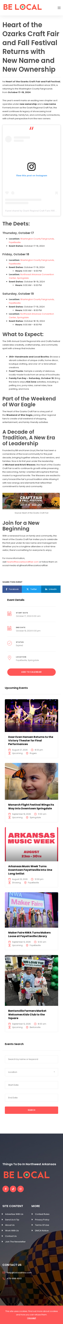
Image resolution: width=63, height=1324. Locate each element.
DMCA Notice (42, 1230)
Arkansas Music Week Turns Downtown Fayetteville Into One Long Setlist (30, 869)
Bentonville (35, 1027)
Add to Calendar (31, 672)
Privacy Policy (42, 1219)
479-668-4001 (14, 1278)
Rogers (33, 753)
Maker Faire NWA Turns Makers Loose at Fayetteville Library (29, 934)
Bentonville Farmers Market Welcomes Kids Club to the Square (27, 1014)
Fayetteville (21, 660)
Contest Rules (42, 1214)
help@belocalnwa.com (19, 1272)
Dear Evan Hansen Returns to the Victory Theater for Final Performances (30, 740)
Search (31, 1110)
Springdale (33, 660)
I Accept (31, 1318)
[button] (31, 1072)
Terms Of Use (42, 1225)
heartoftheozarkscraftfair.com (23, 561)
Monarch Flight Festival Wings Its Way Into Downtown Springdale (31, 806)
